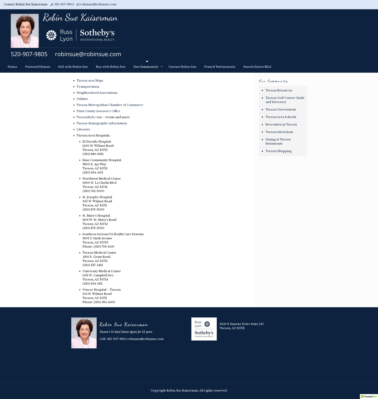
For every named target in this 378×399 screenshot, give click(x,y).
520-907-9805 (64, 4)
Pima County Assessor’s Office (98, 111)
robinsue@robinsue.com (98, 4)
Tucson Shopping (279, 151)
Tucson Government (281, 109)
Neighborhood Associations (97, 93)
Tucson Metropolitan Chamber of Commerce (110, 105)
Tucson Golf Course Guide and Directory (285, 100)
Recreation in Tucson (281, 124)
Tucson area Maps (90, 80)
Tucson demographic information (102, 123)
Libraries (83, 129)
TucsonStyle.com (89, 117)
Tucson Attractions (279, 132)
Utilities (82, 99)
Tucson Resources (279, 90)
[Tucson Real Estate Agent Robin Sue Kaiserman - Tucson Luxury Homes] (66, 35)
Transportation (88, 86)
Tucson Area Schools (281, 117)
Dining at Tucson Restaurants (278, 141)
